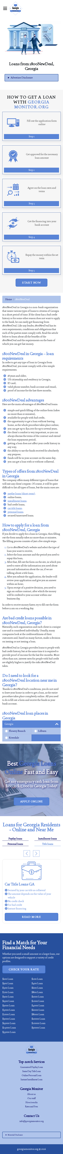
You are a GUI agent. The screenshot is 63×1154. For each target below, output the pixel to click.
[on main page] (15, 8)
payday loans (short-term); (21, 493)
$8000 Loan (37, 1014)
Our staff (31, 1098)
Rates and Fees (31, 1106)
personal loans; (16, 511)
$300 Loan (7, 983)
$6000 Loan (37, 1010)
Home (8, 299)
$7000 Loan (8, 1014)
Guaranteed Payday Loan (31, 1067)
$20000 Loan (38, 1023)
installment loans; (17, 500)
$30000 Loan (38, 1027)
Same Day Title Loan (31, 1071)
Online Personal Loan (31, 1075)
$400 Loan (37, 983)
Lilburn (42, 731)
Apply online (31, 801)
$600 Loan (37, 987)
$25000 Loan (9, 1027)
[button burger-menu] (5, 8)
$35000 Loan (9, 1032)
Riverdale (14, 737)
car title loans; (15, 508)
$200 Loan (37, 979)
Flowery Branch (17, 731)
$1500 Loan (8, 1001)
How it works (32, 1102)
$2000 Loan (37, 1001)
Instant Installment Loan (31, 1079)
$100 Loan (7, 979)
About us (31, 1094)
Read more (31, 917)
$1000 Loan (37, 996)
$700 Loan (7, 992)
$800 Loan (37, 992)
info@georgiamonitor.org (31, 1121)
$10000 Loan (38, 1018)
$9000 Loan (8, 1018)
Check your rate (24, 969)
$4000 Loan (37, 1005)
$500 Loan (7, 987)
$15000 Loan (8, 1023)
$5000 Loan (8, 1010)
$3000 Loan (8, 1005)
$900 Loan (8, 996)
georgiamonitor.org (27, 1149)
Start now (31, 282)
